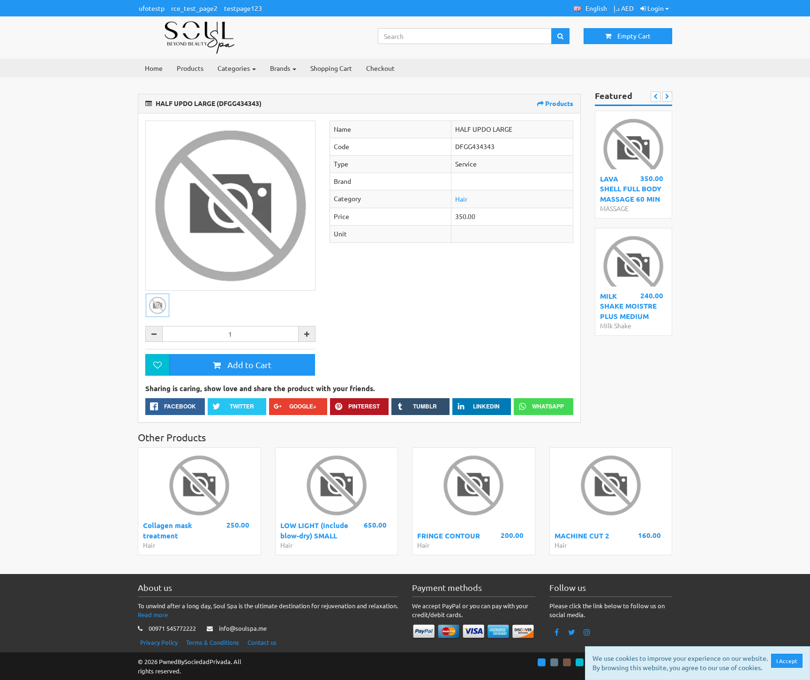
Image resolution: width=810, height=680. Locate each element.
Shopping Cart (331, 68)
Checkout (380, 68)
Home (154, 68)
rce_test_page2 (194, 8)
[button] (590, 8)
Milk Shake (615, 325)
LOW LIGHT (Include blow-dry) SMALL (314, 530)
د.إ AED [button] (624, 8)
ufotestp (152, 8)
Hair (461, 199)
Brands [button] (281, 68)
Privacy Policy (159, 642)
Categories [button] (234, 68)
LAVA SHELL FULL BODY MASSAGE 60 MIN (630, 189)
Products (190, 68)
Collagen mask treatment (167, 530)
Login (655, 8)
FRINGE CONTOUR (448, 535)
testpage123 (243, 8)
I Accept (786, 661)
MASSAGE (614, 208)
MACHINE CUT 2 (582, 535)
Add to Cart (248, 365)
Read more (153, 615)
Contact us (262, 642)
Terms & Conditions (212, 642)
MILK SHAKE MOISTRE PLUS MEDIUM (628, 306)
